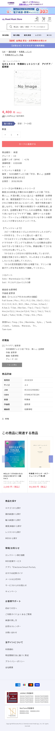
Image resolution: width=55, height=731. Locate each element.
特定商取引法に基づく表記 (17, 655)
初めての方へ (11, 608)
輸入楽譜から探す (13, 520)
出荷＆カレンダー (13, 626)
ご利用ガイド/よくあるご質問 (18, 614)
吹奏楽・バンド (25, 51)
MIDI (49, 35)
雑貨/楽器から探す (13, 526)
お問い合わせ (11, 632)
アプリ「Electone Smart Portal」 (21, 567)
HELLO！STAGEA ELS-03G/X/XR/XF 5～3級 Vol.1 (13, 476)
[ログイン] (37, 18)
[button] (49, 18)
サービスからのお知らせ (16, 585)
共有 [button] (7, 418)
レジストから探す (13, 532)
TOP (4, 51)
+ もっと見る (12, 365)
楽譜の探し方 (11, 620)
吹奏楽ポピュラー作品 (14, 55)
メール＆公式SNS (13, 579)
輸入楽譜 (16, 35)
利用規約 (9, 649)
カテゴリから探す (13, 508)
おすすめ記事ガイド (14, 573)
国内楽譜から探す (13, 514)
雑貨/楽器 (27, 35)
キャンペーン (11, 591)
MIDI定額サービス (13, 561)
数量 (4, 129)
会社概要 (9, 667)
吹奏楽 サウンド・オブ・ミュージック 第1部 (39, 474)
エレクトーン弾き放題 (15, 555)
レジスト (38, 35)
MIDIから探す (11, 538)
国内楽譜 (5, 35)
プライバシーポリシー (15, 661)
